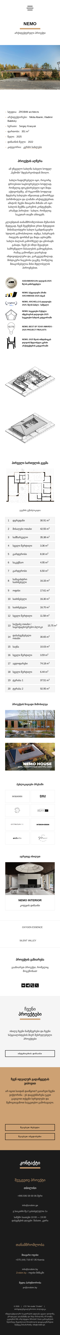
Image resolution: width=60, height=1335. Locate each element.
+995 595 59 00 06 (27, 1196)
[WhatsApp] (27, 1200)
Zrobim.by (21, 1273)
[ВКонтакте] (23, 985)
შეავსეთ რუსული (30, 1127)
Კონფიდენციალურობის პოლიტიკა (30, 1309)
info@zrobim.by (30, 1269)
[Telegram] (28, 985)
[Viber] (32, 985)
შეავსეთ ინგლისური (30, 1136)
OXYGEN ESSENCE (32, 927)
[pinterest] (41, 1230)
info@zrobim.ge (30, 1205)
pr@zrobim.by (30, 1287)
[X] (37, 985)
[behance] (18, 1230)
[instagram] (12, 1230)
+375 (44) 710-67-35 (26, 1260)
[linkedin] (47, 1230)
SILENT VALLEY (28, 940)
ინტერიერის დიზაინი (30, 1054)
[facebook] (30, 1230)
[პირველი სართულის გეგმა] (30, 485)
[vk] (35, 1230)
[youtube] (24, 1230)
